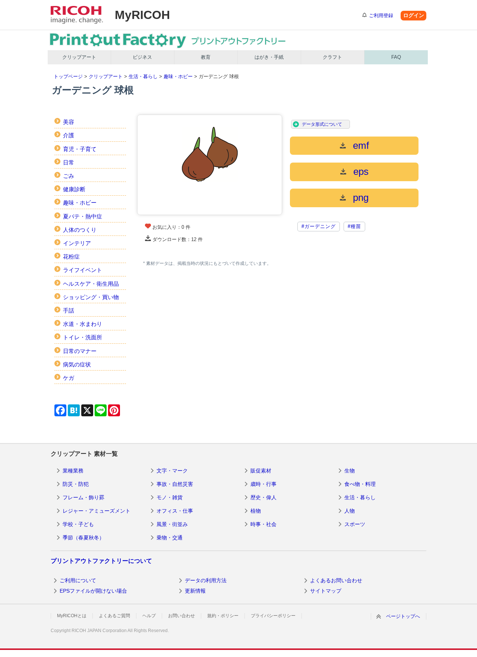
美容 (68, 122)
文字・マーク (172, 471)
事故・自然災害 (175, 484)
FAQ (396, 57)
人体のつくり (80, 230)
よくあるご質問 (114, 615)
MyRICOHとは (71, 615)
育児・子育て (80, 149)
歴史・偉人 (263, 497)
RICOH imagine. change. (77, 15)
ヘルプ (149, 615)
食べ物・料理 (360, 484)
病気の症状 (77, 364)
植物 (255, 511)
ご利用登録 (381, 15)
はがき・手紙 (269, 57)
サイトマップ (325, 591)
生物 (349, 471)
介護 (68, 135)
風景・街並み (172, 524)
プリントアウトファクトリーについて (101, 561)
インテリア (77, 243)
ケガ (68, 378)
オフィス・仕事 (175, 511)
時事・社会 (263, 524)
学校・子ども (78, 524)
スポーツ (354, 524)
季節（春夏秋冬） (83, 538)
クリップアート (79, 57)
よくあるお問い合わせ (336, 580)
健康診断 (74, 189)
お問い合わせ (181, 615)
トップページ (68, 76)
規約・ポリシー (222, 615)
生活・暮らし (143, 76)
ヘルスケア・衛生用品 (91, 284)
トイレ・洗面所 (82, 337)
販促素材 (260, 471)
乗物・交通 (170, 538)
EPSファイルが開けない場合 (93, 591)
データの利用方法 (206, 580)
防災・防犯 (76, 484)
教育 (206, 57)
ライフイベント (82, 270)
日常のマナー (80, 351)
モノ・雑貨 (170, 497)
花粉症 (71, 256)
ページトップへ (403, 616)
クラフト (332, 57)
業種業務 (73, 471)
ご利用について (78, 580)
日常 (68, 162)
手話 (68, 310)
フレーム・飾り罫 (83, 497)
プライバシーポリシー (273, 615)
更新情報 (195, 591)
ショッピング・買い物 (91, 297)
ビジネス (142, 57)
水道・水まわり (82, 324)
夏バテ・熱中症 (82, 216)
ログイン (413, 15)
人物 (349, 511)
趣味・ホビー (178, 76)
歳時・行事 (263, 484)
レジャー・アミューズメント (96, 511)
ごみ (68, 176)
